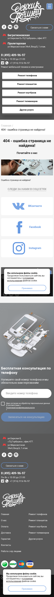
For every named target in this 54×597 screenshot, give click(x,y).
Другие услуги (36, 539)
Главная (6, 125)
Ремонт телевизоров (39, 533)
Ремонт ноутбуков (38, 526)
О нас (3, 520)
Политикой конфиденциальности (20, 408)
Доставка (6, 533)
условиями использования (19, 579)
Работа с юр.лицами (11, 551)
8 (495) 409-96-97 (13, 55)
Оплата (4, 526)
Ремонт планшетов (38, 520)
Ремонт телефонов (38, 514)
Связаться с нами (39, 27)
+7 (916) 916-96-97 (20, 63)
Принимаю (27, 589)
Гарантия (5, 539)
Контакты (6, 545)
